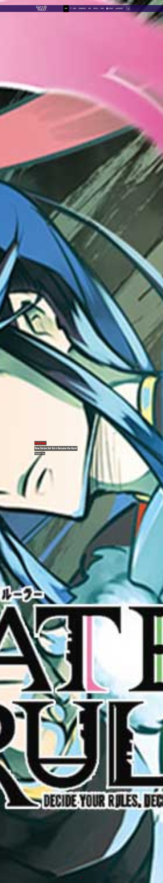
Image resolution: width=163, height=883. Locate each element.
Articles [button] (95, 8)
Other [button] (102, 8)
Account (110, 8)
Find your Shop (40, 453)
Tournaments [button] (82, 8)
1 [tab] (81, 879)
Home (66, 8)
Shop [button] (89, 8)
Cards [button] (74, 8)
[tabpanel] (81, 441)
